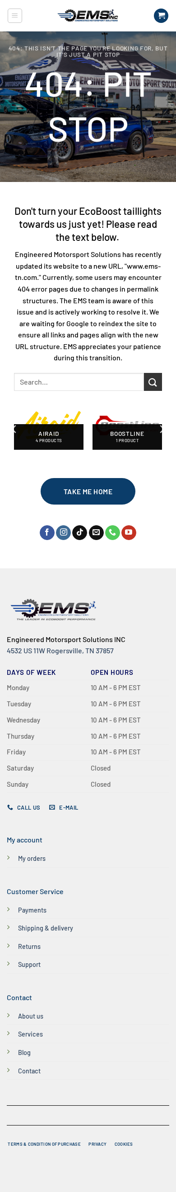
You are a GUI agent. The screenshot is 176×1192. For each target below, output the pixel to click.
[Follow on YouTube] (128, 533)
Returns (29, 946)
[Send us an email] (96, 533)
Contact (29, 1071)
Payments (32, 910)
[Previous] (14, 429)
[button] (15, 16)
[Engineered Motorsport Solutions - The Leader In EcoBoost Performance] (88, 15)
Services (30, 1034)
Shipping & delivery (45, 928)
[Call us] (112, 533)
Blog (24, 1052)
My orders (32, 858)
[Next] (161, 429)
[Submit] (153, 381)
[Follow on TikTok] (79, 533)
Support (29, 964)
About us (30, 1016)
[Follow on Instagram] (63, 533)
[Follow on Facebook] (47, 533)
